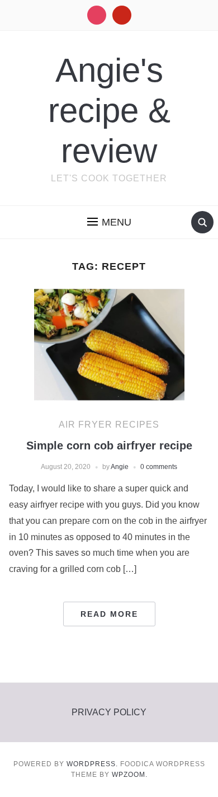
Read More (109, 614)
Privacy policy (109, 712)
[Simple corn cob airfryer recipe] (109, 344)
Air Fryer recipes (109, 424)
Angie (120, 467)
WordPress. (92, 764)
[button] (109, 222)
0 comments (158, 467)
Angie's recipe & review (109, 110)
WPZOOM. (130, 775)
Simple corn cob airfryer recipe (109, 445)
